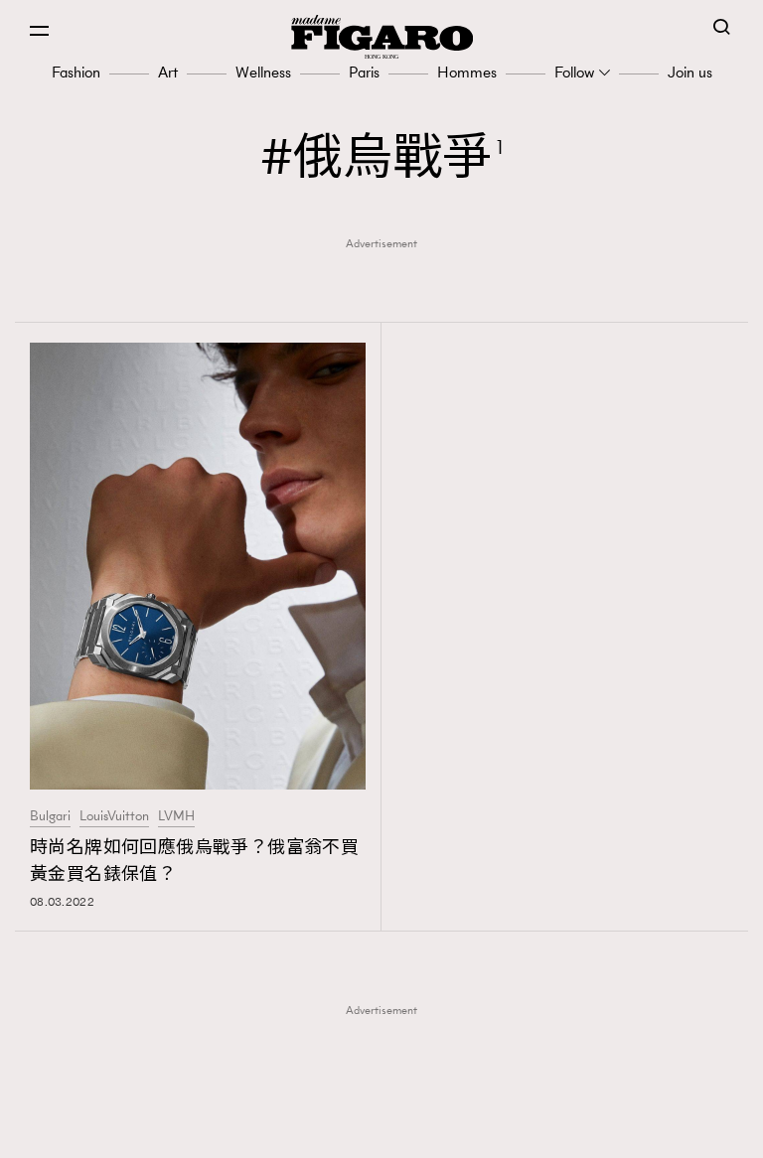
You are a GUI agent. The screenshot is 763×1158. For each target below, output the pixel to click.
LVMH (176, 816)
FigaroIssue (388, 1130)
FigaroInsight (388, 1099)
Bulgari (50, 816)
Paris (364, 72)
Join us (690, 72)
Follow (574, 72)
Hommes (467, 72)
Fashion (76, 72)
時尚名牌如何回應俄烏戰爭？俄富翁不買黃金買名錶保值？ (194, 860)
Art (168, 72)
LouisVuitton (114, 816)
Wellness (263, 72)
